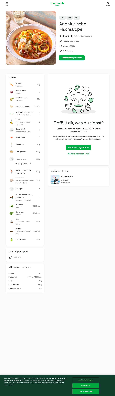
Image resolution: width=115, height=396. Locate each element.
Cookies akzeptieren (86, 391)
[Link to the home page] (57, 4)
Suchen (108, 5)
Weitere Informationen (78, 154)
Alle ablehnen (85, 385)
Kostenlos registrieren (72, 57)
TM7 (62, 17)
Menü (7, 5)
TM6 (69, 17)
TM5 (77, 17)
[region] (57, 385)
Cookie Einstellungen (86, 380)
